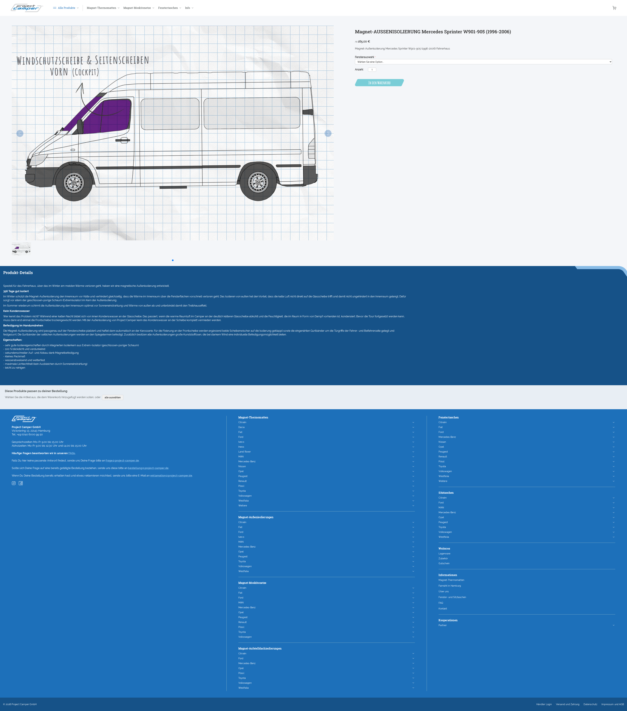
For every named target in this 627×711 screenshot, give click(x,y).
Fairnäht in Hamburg (450, 585)
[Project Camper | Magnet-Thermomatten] (27, 8)
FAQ (441, 603)
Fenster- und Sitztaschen (452, 597)
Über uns (444, 591)
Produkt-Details (18, 272)
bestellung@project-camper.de (148, 468)
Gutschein (444, 563)
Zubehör (443, 558)
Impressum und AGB (613, 704)
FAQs (71, 453)
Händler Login (544, 704)
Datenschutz (590, 704)
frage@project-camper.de (122, 460)
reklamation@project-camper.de (171, 475)
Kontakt (443, 608)
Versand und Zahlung (568, 704)
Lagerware (444, 553)
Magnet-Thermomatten (451, 580)
